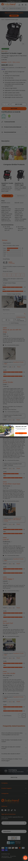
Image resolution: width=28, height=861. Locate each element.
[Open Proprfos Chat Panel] (25, 858)
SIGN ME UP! (21, 433)
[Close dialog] (27, 425)
